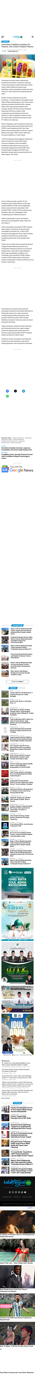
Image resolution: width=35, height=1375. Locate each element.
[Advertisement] (17, 17)
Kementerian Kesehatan (10, 441)
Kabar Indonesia (19, 439)
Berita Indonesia (18, 438)
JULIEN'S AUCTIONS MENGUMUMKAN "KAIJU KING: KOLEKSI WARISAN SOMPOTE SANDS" (16, 1064)
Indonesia (28, 438)
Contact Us (17, 1197)
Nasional (22, 441)
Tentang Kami (7, 1197)
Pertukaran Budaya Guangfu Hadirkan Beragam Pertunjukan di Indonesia (16, 1070)
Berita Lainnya (5, 1098)
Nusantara (5, 442)
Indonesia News (7, 439)
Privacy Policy (27, 1197)
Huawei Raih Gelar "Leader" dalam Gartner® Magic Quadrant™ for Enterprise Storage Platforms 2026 (16, 1077)
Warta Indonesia (16, 442)
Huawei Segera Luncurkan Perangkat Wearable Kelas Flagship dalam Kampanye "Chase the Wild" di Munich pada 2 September (17, 1092)
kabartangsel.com (13, 51)
